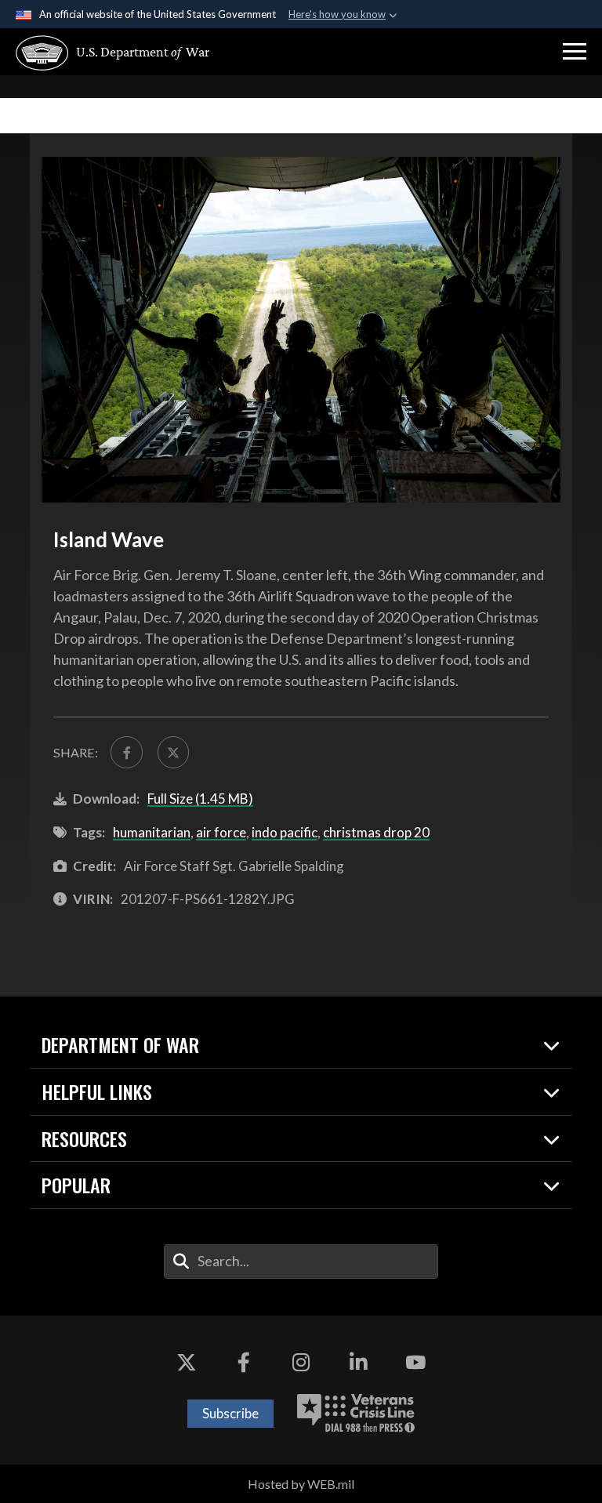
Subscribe (230, 1413)
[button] (574, 51)
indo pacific (284, 832)
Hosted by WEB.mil (301, 1483)
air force (221, 832)
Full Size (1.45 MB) (200, 798)
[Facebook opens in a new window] (243, 1362)
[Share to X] (173, 752)
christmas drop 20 (376, 832)
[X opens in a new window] (186, 1362)
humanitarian (151, 832)
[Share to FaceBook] (126, 752)
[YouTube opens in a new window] (415, 1362)
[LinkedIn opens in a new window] (358, 1362)
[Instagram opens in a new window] (301, 1362)
